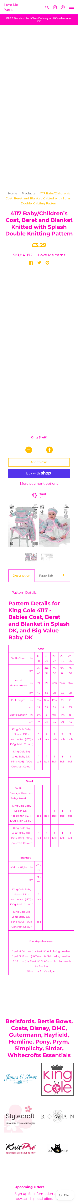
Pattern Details (24, 592)
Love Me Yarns (11, 7)
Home (12, 193)
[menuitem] (47, 7)
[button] (47, 7)
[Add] (49, 450)
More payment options (39, 484)
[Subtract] (28, 450)
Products (28, 193)
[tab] (21, 575)
